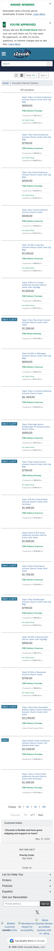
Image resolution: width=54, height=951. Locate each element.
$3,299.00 (28, 718)
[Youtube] (48, 913)
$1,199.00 (28, 253)
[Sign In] (44, 53)
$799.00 (27, 143)
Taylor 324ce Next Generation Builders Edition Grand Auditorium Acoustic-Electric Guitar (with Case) (36, 710)
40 (27, 806)
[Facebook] (17, 913)
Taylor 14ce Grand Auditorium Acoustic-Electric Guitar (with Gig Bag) (36, 174)
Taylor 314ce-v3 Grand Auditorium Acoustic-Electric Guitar (37, 392)
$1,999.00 (28, 541)
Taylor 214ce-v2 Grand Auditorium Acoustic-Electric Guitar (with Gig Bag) (37, 99)
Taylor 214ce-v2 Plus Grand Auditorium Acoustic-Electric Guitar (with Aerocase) (34, 776)
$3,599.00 (28, 749)
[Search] (50, 63)
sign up (45, 903)
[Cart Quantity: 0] (38, 53)
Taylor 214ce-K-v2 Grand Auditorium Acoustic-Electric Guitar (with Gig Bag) (34, 284)
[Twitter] (37, 913)
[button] (3, 53)
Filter (30, 75)
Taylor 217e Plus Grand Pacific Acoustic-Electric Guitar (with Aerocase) (35, 501)
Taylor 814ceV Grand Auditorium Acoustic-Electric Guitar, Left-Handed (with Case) (36, 743)
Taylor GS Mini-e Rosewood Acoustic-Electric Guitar (34, 673)
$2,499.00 (28, 397)
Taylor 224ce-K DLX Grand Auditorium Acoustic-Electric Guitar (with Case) (34, 535)
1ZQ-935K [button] (27, 857)
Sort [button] (43, 75)
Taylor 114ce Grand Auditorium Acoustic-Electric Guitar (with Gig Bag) (36, 137)
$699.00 (27, 361)
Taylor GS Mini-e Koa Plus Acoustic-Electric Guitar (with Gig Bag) (36, 247)
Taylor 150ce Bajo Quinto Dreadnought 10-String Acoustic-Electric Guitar (36, 426)
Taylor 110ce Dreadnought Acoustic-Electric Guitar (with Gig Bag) (36, 601)
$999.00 (27, 105)
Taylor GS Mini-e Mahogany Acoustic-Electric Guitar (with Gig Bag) (36, 355)
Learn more (39, 14)
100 (44, 806)
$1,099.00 (28, 291)
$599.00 (27, 180)
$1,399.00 (28, 328)
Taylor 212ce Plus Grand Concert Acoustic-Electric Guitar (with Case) (36, 322)
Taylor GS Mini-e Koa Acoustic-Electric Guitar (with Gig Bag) (35, 638)
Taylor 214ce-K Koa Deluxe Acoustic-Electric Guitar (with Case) (34, 568)
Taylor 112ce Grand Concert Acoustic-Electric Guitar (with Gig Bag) (36, 464)
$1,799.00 (28, 574)
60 (35, 806)
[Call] (49, 54)
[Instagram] (27, 913)
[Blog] (6, 913)
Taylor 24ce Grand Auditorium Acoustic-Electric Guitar (35, 211)
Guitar (5, 83)
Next (40, 815)
